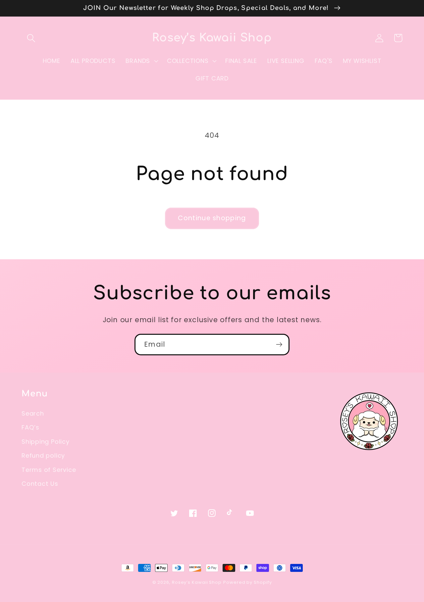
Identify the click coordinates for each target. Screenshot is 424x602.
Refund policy (43, 455)
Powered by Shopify (247, 582)
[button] (31, 37)
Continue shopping (212, 218)
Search (33, 413)
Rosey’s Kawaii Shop (197, 582)
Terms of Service (49, 470)
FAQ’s (30, 427)
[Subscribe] (279, 344)
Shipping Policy (46, 441)
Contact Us (40, 483)
